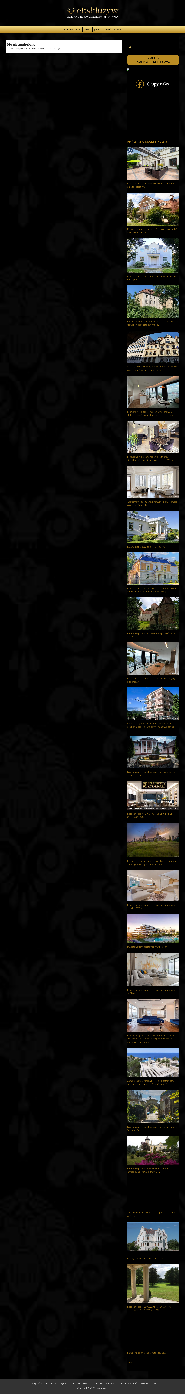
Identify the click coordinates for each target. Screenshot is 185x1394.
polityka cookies (79, 1383)
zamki (107, 29)
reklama (144, 1383)
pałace (97, 29)
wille (116, 29)
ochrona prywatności (128, 1383)
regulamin (65, 1383)
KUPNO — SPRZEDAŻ (153, 60)
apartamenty (70, 29)
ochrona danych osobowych (102, 1383)
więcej (130, 1362)
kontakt (153, 1383)
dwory (87, 29)
